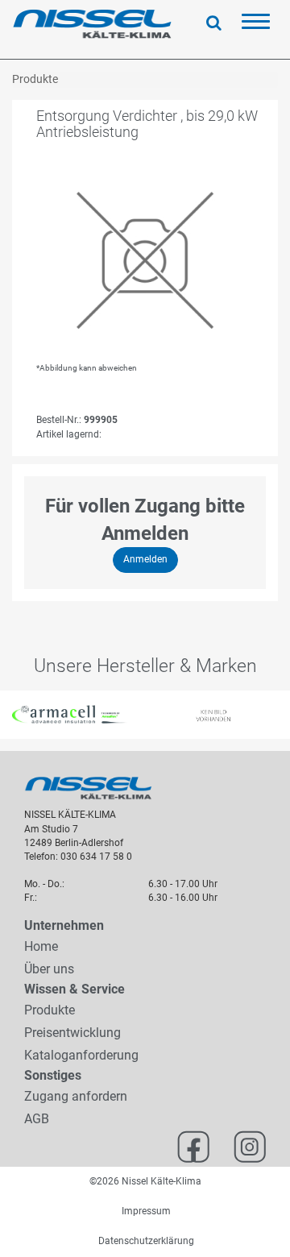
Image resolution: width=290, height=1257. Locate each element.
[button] (7, 715)
